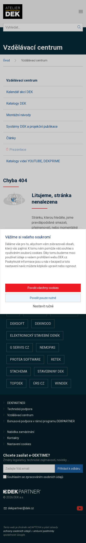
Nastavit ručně (43, 306)
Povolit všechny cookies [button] (43, 288)
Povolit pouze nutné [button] (43, 298)
